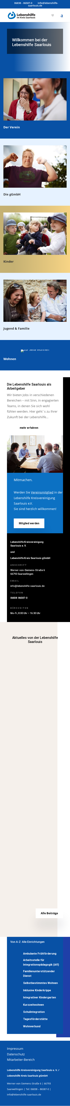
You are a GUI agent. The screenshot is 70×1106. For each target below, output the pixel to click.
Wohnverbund (33, 785)
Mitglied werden (29, 523)
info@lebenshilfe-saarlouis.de (27, 586)
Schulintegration (34, 1012)
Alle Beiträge (49, 913)
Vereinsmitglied (42, 492)
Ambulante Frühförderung (39, 953)
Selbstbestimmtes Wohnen (40, 983)
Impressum (15, 1049)
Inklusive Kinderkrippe (37, 990)
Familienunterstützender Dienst (41, 685)
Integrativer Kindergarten (39, 997)
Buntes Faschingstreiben (27, 850)
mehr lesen (17, 724)
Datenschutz (16, 1054)
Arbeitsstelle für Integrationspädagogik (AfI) (41, 962)
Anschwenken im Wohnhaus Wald (33, 779)
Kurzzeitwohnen (33, 1004)
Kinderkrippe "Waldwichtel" (40, 856)
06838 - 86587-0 (23, 3)
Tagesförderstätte (35, 1019)
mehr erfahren (29, 427)
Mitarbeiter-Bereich (21, 1060)
